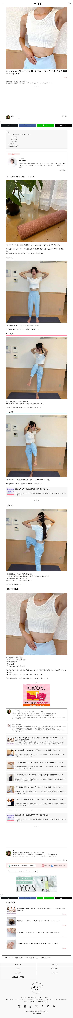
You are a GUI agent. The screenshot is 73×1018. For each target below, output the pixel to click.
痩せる (12, 871)
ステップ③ (14, 141)
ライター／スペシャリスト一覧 (52, 999)
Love (18, 969)
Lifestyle (18, 973)
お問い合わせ (38, 997)
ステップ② (14, 139)
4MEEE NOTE (18, 977)
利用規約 (8, 999)
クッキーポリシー (38, 999)
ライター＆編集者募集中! (42, 1001)
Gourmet (54, 969)
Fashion (18, 964)
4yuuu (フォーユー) (29, 1001)
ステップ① (14, 137)
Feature (55, 973)
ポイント (11, 143)
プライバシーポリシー (27, 999)
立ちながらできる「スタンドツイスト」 (20, 134)
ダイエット (21, 871)
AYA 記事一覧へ (61, 860)
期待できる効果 (13, 146)
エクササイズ (32, 871)
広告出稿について (46, 997)
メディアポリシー (16, 999)
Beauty (55, 964)
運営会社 (63, 999)
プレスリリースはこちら (27, 997)
